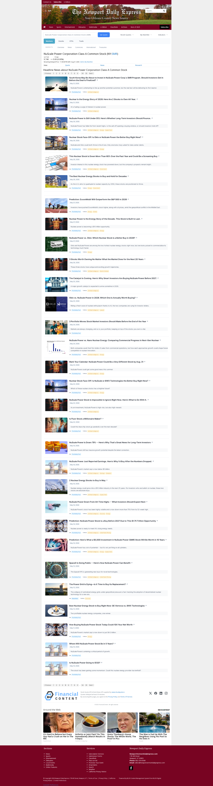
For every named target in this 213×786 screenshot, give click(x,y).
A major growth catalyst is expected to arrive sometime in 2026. (95, 286)
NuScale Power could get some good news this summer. (92, 369)
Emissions (108, 473)
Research (138, 65)
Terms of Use (93, 778)
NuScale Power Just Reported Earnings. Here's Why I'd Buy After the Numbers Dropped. (111, 461)
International (91, 47)
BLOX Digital (157, 778)
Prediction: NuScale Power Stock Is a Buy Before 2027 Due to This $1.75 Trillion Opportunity (113, 521)
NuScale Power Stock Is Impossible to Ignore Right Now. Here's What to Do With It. (109, 400)
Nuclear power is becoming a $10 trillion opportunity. (90, 227)
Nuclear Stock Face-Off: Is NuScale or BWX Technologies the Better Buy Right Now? (109, 381)
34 (82, 73)
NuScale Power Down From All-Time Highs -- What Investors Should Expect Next (108, 502)
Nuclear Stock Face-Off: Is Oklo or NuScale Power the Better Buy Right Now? (106, 137)
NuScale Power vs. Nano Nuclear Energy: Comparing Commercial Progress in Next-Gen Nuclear (115, 340)
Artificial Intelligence (93, 92)
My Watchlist (144, 35)
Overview (60, 47)
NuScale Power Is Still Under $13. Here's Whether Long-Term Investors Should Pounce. (111, 118)
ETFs (71, 41)
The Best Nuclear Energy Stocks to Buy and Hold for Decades (99, 176)
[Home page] (105, 11)
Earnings (102, 473)
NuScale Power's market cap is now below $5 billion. (90, 469)
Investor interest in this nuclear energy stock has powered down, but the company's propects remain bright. (111, 164)
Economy (102, 513)
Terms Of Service (126, 697)
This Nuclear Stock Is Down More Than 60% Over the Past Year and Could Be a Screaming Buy (114, 156)
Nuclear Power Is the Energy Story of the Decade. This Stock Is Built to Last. (106, 219)
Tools (81, 41)
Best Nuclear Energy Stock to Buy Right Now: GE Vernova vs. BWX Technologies (108, 606)
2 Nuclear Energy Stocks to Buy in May (88, 480)
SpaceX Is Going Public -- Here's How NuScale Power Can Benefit (101, 563)
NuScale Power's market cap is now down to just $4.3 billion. (94, 632)
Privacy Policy (112, 697)
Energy (102, 130)
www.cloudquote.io (118, 692)
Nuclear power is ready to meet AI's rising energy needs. (92, 528)
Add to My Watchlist (86, 62)
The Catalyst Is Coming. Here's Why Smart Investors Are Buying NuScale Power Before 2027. (114, 278)
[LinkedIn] (161, 696)
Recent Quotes (125, 35)
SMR (114, 54)
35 (86, 73)
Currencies (79, 47)
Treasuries (103, 47)
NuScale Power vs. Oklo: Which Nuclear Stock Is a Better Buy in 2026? (103, 238)
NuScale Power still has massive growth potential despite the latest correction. (100, 450)
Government (103, 169)
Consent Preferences (50, 785)
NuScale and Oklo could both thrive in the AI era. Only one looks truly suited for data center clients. (108, 145)
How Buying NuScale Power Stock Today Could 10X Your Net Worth (102, 624)
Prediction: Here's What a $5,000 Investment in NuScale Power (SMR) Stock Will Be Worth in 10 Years (118, 540)
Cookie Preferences (60, 780)
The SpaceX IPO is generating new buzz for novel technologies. (94, 572)
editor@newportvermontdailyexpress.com (150, 763)
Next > (91, 73)
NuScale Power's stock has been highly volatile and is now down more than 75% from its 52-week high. (110, 509)
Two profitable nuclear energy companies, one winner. (91, 613)
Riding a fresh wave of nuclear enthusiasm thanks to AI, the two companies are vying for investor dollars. (110, 306)
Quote (67, 65)
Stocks (61, 41)
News (70, 47)
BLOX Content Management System (138, 778)
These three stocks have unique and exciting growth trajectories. (95, 267)
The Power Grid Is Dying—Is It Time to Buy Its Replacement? (98, 584)
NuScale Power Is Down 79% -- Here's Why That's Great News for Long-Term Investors (111, 442)
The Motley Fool (76, 92)
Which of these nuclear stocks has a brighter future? (90, 388)
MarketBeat (75, 598)
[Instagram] (166, 696)
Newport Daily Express (62, 778)
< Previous (47, 73)
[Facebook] (155, 696)
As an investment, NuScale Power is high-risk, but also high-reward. (96, 407)
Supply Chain (108, 130)
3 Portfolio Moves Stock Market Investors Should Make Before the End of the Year (108, 321)
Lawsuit (102, 310)
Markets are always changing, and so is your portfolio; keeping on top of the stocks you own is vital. (108, 329)
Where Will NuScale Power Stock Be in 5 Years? (92, 644)
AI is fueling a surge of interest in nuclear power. (89, 107)
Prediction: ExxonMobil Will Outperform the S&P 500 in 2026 (99, 199)
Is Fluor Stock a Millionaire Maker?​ (86, 419)
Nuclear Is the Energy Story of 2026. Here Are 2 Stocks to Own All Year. (103, 99)
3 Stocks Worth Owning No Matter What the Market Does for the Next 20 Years (107, 259)
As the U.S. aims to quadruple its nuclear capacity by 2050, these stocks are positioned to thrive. (107, 184)
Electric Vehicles (104, 271)
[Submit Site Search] (164, 11)
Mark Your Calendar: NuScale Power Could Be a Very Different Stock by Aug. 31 (107, 362)
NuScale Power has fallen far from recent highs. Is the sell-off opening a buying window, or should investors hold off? (115, 126)
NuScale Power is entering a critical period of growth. (91, 651)
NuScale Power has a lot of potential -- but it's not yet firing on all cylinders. (99, 547)
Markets (49, 41)
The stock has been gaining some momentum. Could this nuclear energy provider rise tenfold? (106, 670)
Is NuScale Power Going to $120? (85, 663)
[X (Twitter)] (150, 696)
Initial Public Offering (105, 532)
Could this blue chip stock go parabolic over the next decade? (94, 427)
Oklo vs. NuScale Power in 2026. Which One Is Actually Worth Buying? (103, 298)
